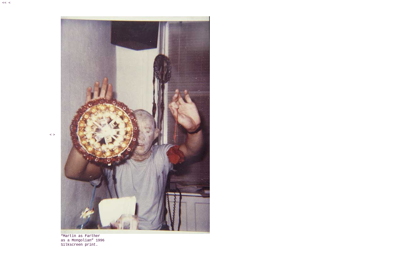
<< (4, 3)
